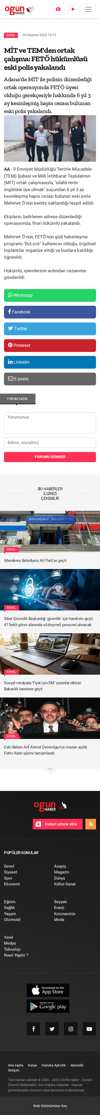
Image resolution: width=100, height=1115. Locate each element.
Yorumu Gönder (50, 457)
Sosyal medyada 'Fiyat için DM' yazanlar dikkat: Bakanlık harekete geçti (43, 686)
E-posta (21, 378)
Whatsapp (23, 295)
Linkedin (21, 362)
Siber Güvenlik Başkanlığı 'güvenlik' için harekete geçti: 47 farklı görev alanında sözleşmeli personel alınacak (49, 621)
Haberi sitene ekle (60, 824)
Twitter (20, 328)
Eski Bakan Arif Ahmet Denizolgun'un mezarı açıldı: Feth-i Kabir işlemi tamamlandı (46, 750)
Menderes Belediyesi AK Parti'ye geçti (35, 560)
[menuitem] (58, 9)
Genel (10, 35)
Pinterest (21, 345)
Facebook (20, 312)
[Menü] (88, 9)
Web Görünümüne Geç (50, 1106)
